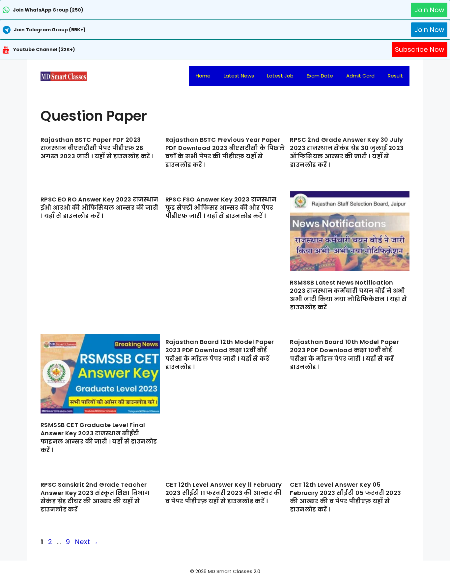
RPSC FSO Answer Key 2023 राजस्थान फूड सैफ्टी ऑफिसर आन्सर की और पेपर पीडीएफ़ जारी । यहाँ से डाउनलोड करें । (221, 207)
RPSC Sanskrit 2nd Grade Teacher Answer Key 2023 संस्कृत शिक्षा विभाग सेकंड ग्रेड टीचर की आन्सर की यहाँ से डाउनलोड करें (95, 497)
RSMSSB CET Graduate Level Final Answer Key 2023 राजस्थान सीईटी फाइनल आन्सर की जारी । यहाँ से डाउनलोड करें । (99, 437)
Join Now (429, 10)
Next (86, 541)
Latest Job (280, 75)
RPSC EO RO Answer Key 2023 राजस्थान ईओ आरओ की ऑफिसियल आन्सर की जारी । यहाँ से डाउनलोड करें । (99, 207)
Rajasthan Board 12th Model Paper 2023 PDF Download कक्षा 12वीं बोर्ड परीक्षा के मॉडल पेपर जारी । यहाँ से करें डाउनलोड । (219, 354)
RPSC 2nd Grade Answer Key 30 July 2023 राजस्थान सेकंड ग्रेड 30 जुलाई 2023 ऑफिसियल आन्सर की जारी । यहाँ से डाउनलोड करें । (347, 152)
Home (203, 75)
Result (395, 75)
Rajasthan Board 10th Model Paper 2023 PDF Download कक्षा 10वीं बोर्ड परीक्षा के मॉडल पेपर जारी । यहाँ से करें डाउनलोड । (344, 354)
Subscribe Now (419, 49)
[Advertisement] (225, 569)
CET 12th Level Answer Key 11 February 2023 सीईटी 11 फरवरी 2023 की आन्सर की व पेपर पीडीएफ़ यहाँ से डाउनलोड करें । (223, 492)
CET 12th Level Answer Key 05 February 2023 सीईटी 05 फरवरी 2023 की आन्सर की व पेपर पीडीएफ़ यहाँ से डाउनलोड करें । (345, 497)
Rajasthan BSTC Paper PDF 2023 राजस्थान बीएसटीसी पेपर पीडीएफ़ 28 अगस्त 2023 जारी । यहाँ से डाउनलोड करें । (97, 148)
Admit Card (360, 75)
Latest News (239, 75)
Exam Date (320, 75)
